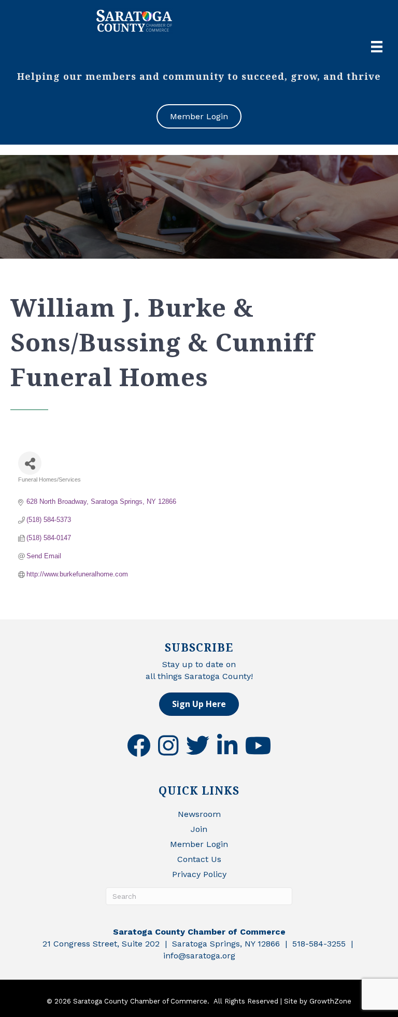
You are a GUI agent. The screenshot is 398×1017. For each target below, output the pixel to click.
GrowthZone (330, 1001)
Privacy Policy (199, 874)
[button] (199, 704)
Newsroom (199, 814)
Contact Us (199, 859)
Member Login (199, 844)
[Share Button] (29, 463)
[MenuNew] (377, 47)
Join (199, 829)
